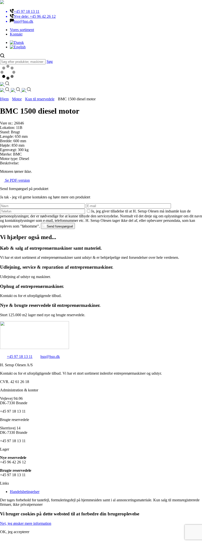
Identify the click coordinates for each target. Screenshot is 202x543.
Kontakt (16, 34)
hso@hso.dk (50, 356)
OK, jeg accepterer (14, 532)
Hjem (4, 99)
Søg (50, 61)
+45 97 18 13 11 (20, 356)
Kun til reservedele (39, 99)
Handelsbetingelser (24, 492)
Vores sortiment (22, 30)
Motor (17, 99)
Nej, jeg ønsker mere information (25, 523)
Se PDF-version (17, 180)
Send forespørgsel (60, 226)
